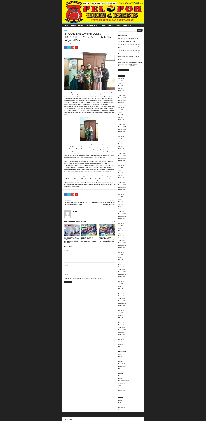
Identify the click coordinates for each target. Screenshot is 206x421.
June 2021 (120, 228)
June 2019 (120, 286)
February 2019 (121, 296)
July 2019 (120, 283)
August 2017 (121, 339)
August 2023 (121, 165)
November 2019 (122, 274)
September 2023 (122, 163)
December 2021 (122, 213)
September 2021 (122, 221)
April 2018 (120, 320)
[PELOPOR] (103, 11)
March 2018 (121, 322)
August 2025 (121, 107)
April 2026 (120, 88)
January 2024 (121, 153)
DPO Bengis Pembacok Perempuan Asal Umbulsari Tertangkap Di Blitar (75, 203)
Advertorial (127, 25)
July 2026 (120, 81)
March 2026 (121, 90)
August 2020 (121, 252)
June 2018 (120, 315)
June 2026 (120, 83)
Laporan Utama (121, 366)
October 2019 (121, 276)
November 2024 (122, 129)
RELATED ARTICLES (69, 221)
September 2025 (122, 105)
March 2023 (121, 177)
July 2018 (120, 312)
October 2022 (121, 189)
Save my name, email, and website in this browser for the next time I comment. (83, 278)
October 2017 (121, 334)
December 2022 (122, 184)
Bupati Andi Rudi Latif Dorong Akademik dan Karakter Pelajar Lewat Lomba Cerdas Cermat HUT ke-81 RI (130, 58)
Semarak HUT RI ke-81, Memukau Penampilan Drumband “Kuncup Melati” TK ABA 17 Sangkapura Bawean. (89, 239)
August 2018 (121, 310)
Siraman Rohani (92, 25)
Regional (120, 378)
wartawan (120, 392)
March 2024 (121, 148)
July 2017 (120, 341)
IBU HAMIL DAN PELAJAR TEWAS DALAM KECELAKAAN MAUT (103, 203)
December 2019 (122, 271)
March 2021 (121, 235)
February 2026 (121, 93)
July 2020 (120, 254)
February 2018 (121, 325)
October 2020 (121, 247)
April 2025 (120, 117)
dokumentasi (121, 359)
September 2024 (122, 134)
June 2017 (120, 344)
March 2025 (121, 119)
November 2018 (122, 303)
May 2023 (120, 172)
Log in (119, 402)
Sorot (119, 385)
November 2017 (122, 332)
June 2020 (120, 257)
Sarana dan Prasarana (123, 380)
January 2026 (121, 95)
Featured (120, 361)
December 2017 (122, 329)
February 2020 (121, 267)
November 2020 (122, 245)
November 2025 (122, 100)
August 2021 (121, 223)
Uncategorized (121, 390)
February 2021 (121, 238)
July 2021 (120, 225)
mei (119, 368)
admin (66, 43)
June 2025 (120, 112)
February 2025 (121, 122)
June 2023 (120, 170)
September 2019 (122, 279)
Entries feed (121, 405)
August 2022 (121, 194)
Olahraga (102, 25)
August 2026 (121, 78)
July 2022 (120, 196)
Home (66, 25)
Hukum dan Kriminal (123, 363)
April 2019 (120, 291)
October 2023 (121, 160)
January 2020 (121, 269)
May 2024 (120, 143)
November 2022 (122, 187)
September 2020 (122, 250)
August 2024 (121, 136)
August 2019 (121, 281)
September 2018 (122, 308)
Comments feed (122, 407)
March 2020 (121, 264)
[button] (141, 25)
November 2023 (122, 158)
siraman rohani (121, 383)
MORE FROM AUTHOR (81, 221)
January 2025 (121, 124)
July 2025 (120, 110)
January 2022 (121, 211)
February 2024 (121, 151)
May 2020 (120, 259)
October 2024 (121, 131)
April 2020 (120, 262)
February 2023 (121, 180)
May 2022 (120, 201)
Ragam (120, 375)
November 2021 (122, 216)
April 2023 (120, 175)
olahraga (120, 371)
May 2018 (120, 317)
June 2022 (120, 199)
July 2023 (120, 168)
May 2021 (120, 230)
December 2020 (122, 242)
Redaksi (80, 25)
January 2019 (121, 298)
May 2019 (120, 288)
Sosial (119, 388)
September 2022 (122, 192)
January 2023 (121, 182)
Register (120, 400)
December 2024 (122, 126)
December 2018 (122, 300)
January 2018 (121, 327)
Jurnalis (110, 25)
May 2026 (120, 85)
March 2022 (121, 206)
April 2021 (120, 233)
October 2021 (121, 218)
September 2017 (122, 337)
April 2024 (120, 146)
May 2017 (120, 346)
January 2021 (121, 240)
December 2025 (122, 97)
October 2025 (121, 102)
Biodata (118, 25)
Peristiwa (120, 373)
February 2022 (121, 209)
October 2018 (121, 305)
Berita (73, 25)
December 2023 (122, 155)
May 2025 (120, 114)
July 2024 (120, 139)
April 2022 (120, 204)
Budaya (120, 356)
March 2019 (121, 293)
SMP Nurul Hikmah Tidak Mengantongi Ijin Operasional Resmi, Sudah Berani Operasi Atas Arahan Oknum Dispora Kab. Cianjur (71, 239)
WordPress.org (121, 410)
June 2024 (120, 141)
